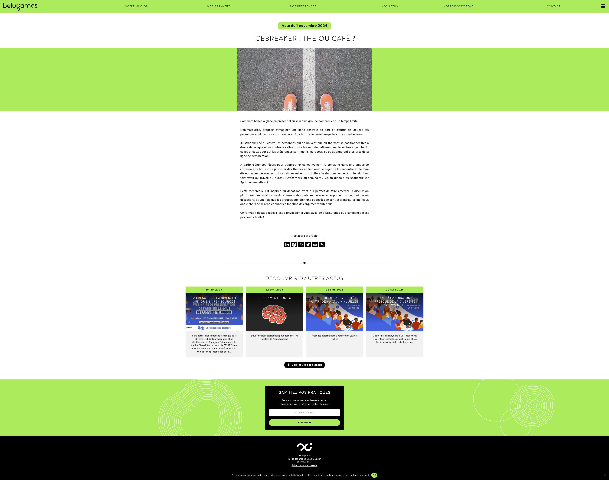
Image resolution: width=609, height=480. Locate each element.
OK (374, 475)
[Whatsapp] (301, 244)
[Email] (315, 244)
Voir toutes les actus (307, 365)
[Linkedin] (287, 244)
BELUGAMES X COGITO (274, 298)
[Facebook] (294, 244)
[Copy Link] (322, 244)
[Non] (605, 475)
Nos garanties (219, 6)
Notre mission (136, 6)
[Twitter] (308, 244)
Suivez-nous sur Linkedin (305, 465)
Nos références (303, 6)
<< (39, 6)
